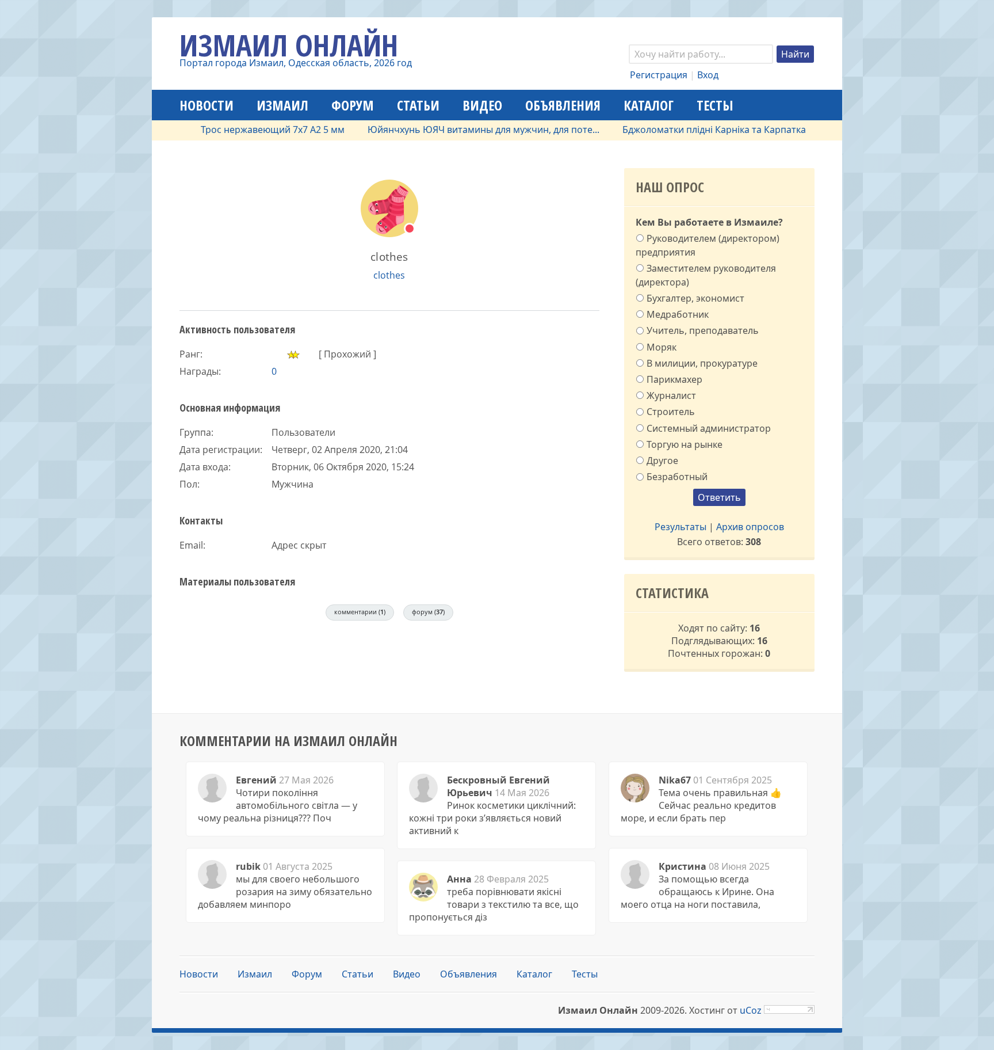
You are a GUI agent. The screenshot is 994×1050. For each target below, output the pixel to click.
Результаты (680, 526)
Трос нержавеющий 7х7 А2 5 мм (252, 129)
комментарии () (359, 611)
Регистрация (658, 75)
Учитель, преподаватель (703, 330)
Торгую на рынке (684, 444)
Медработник (678, 314)
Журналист (671, 395)
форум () (428, 611)
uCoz (751, 1010)
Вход (707, 75)
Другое (662, 460)
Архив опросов (750, 526)
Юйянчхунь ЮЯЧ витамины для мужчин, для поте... (463, 129)
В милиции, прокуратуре (702, 362)
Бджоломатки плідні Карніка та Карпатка (693, 129)
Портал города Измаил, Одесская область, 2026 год (295, 62)
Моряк (661, 346)
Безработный (677, 476)
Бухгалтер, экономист (695, 298)
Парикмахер (674, 379)
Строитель (671, 411)
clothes (389, 275)
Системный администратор (709, 427)
